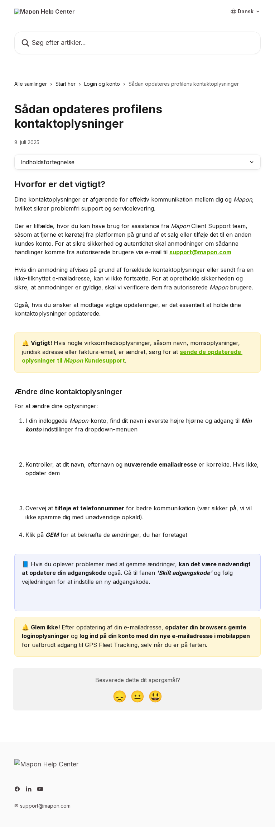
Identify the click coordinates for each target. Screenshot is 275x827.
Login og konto (102, 84)
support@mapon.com (200, 252)
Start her (66, 84)
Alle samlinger (30, 84)
